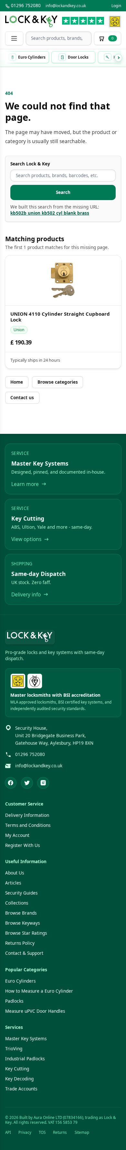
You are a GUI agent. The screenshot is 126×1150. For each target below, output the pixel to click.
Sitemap (82, 1132)
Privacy (24, 1132)
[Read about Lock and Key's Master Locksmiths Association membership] (115, 21)
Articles (13, 883)
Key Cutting (17, 1069)
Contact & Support (24, 953)
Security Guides (21, 893)
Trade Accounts (21, 1089)
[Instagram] (43, 783)
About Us (14, 873)
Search (63, 192)
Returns (60, 1132)
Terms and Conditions (27, 825)
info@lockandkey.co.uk (66, 5)
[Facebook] (10, 783)
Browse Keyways (22, 923)
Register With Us (22, 845)
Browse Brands (21, 913)
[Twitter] (27, 783)
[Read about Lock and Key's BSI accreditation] (34, 681)
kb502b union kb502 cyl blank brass (49, 213)
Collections (16, 903)
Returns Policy (20, 943)
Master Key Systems (26, 1039)
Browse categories (57, 382)
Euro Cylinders (20, 981)
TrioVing (13, 1049)
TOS (42, 1132)
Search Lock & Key (30, 164)
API (8, 1132)
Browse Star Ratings (26, 933)
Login (116, 5)
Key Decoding (19, 1079)
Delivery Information (27, 815)
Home (16, 382)
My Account (17, 835)
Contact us (22, 397)
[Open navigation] (14, 38)
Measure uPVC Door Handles (35, 1011)
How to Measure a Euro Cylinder (39, 991)
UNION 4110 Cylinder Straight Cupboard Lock (60, 317)
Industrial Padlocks (25, 1059)
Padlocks (14, 1001)
